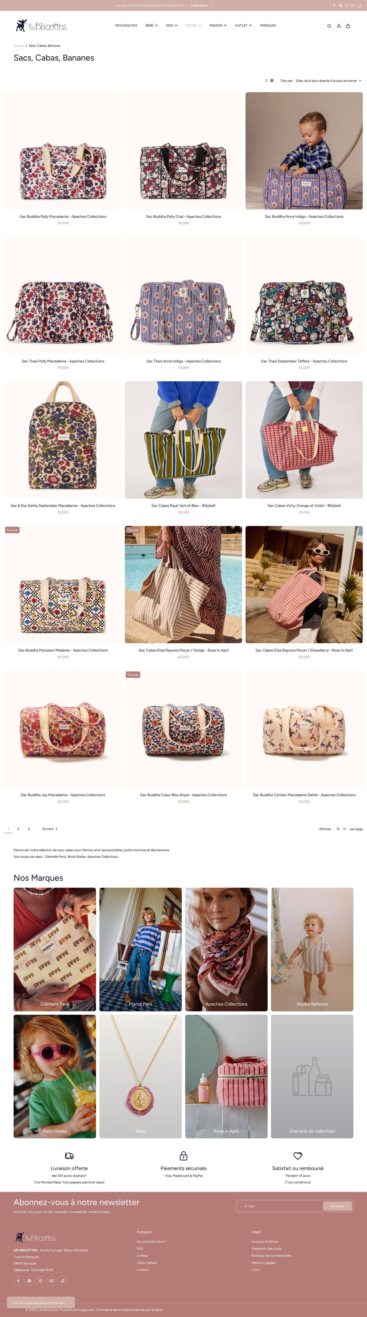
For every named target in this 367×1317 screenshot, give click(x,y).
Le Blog (142, 1255)
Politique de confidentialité (271, 1255)
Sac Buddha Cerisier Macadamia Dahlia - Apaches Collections (304, 795)
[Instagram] (347, 5)
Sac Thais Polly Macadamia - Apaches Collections (63, 361)
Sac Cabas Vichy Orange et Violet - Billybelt (304, 505)
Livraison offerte (69, 1168)
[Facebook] (334, 5)
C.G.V (255, 1270)
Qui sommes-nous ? (151, 1241)
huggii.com (86, 1310)
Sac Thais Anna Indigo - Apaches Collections (183, 361)
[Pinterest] (340, 5)
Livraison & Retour (264, 1241)
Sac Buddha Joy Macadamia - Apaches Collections (63, 795)
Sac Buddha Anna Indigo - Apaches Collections (304, 216)
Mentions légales (263, 1263)
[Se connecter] (338, 25)
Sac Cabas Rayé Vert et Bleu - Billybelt (183, 505)
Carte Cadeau (147, 1263)
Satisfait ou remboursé (298, 1168)
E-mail (249, 1206)
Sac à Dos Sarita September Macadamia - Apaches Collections (63, 505)
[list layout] (266, 80)
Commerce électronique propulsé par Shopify (129, 1310)
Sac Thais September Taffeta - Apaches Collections (304, 361)
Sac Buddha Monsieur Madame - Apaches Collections (63, 650)
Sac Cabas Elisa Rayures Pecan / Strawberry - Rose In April (304, 650)
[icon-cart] (348, 25)
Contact (143, 1270)
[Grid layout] (271, 80)
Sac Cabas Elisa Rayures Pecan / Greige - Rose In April (184, 650)
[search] (329, 25)
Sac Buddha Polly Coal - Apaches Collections (183, 216)
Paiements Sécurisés (266, 1248)
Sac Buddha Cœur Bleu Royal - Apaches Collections (183, 795)
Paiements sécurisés (183, 1168)
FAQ (140, 1248)
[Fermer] (70, 1303)
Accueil (19, 46)
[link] (312, 1076)
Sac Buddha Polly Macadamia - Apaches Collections (63, 216)
